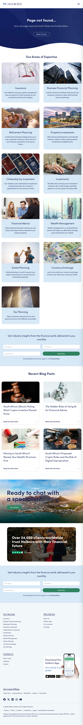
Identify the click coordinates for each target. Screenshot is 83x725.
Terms (13, 710)
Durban (34, 693)
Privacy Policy (55, 359)
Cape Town (7, 693)
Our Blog (46, 627)
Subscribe (61, 353)
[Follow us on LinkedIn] (12, 699)
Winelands (27, 693)
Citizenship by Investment (11, 630)
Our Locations (48, 624)
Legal (34, 710)
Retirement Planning (10, 624)
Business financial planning (12, 621)
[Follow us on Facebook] (4, 699)
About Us (46, 619)
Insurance (6, 619)
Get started (14, 507)
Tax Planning (7, 647)
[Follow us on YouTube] (20, 699)
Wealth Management (10, 638)
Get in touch (7, 658)
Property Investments (10, 627)
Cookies (19, 710)
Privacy (6, 710)
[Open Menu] (79, 4)
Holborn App (48, 621)
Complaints (27, 710)
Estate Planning (8, 641)
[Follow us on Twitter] (8, 699)
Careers (5, 664)
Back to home (42, 34)
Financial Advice (8, 635)
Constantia (42, 693)
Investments (7, 633)
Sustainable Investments (46, 710)
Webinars (6, 661)
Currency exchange (9, 644)
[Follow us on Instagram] (16, 699)
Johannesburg (17, 693)
